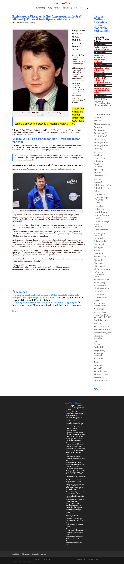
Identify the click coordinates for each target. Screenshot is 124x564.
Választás (98, 368)
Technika (98, 358)
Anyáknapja (100, 130)
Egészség (67, 8)
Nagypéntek (100, 294)
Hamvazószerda (101, 215)
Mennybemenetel (102, 269)
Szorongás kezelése (99, 354)
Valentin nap (100, 371)
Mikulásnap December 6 (100, 284)
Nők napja (99, 309)
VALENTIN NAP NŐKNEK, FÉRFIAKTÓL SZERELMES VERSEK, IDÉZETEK (75, 450)
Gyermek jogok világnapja (101, 198)
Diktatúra (98, 161)
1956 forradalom (102, 114)
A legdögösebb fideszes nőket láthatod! (74, 439)
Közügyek (99, 247)
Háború (97, 202)
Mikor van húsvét (102, 279)
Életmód (98, 172)
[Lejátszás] (96, 44)
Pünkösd (98, 323)
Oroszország (100, 312)
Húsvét (97, 218)
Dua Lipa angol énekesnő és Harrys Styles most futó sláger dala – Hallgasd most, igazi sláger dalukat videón (46, 296)
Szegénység (99, 350)
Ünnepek (98, 365)
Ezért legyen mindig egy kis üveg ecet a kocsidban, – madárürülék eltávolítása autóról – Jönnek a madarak (75, 426)
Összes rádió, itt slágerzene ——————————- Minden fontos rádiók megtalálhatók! (75, 479)
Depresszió (99, 158)
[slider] (109, 44)
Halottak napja (101, 212)
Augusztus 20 (100, 133)
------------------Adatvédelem (31, 559)
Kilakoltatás (100, 241)
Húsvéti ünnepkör (98, 225)
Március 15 (99, 263)
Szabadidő (99, 347)
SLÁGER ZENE (101, 326)
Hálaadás (98, 206)
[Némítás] (107, 44)
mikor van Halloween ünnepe (99, 274)
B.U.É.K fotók (101, 136)
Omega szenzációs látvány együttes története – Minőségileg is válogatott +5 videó (75, 486)
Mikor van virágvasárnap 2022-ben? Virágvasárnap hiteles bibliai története (75, 530)
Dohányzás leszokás (99, 165)
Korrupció (99, 244)
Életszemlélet (100, 175)
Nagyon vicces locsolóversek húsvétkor (74, 524)
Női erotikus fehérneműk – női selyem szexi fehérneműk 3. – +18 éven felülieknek (75, 498)
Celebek (25, 23)
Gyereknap (99, 194)
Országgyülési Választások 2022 (102, 316)
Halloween (99, 209)
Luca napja (99, 253)
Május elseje (100, 256)
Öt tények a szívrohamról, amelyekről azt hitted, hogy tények (46, 302)
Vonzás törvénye (102, 380)
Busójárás (99, 152)
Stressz (77, 8)
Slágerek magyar (102, 332)
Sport (96, 341)
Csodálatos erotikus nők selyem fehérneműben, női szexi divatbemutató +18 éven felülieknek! (75, 471)
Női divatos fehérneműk (100, 304)
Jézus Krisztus (101, 229)
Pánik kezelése (101, 320)
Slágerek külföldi (102, 329)
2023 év (98, 117)
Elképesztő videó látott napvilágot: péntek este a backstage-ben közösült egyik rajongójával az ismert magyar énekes (75, 507)
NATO (97, 300)
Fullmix (97, 191)
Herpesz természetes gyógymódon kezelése (73, 457)
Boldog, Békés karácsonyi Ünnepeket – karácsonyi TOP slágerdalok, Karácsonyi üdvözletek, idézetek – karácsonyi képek (75, 416)
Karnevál (98, 238)
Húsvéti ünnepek (102, 221)
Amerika (98, 127)
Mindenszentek (101, 288)
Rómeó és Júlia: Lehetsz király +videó (74, 537)
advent (97, 120)
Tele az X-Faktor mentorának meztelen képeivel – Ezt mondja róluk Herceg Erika (74, 517)
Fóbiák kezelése (102, 188)
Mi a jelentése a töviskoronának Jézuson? (74, 541)
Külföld (97, 250)
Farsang (98, 182)
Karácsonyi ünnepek (99, 234)
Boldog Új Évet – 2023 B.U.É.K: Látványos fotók (75, 406)
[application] (103, 44)
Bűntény (98, 148)
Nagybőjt (98, 291)
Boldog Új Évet (101, 142)
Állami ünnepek (102, 124)
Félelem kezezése (102, 185)
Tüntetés (98, 362)
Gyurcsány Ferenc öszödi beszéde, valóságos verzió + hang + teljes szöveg (75, 434)
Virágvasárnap (101, 374)
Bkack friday (100, 139)
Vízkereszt (99, 377)
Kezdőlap (40, 8)
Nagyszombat (100, 297)
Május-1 (98, 260)
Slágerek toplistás (98, 337)
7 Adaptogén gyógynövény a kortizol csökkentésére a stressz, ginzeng (75, 444)
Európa (97, 179)
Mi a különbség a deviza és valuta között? (75, 492)
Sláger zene (54, 8)
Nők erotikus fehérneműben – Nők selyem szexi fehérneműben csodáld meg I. (75, 463)
